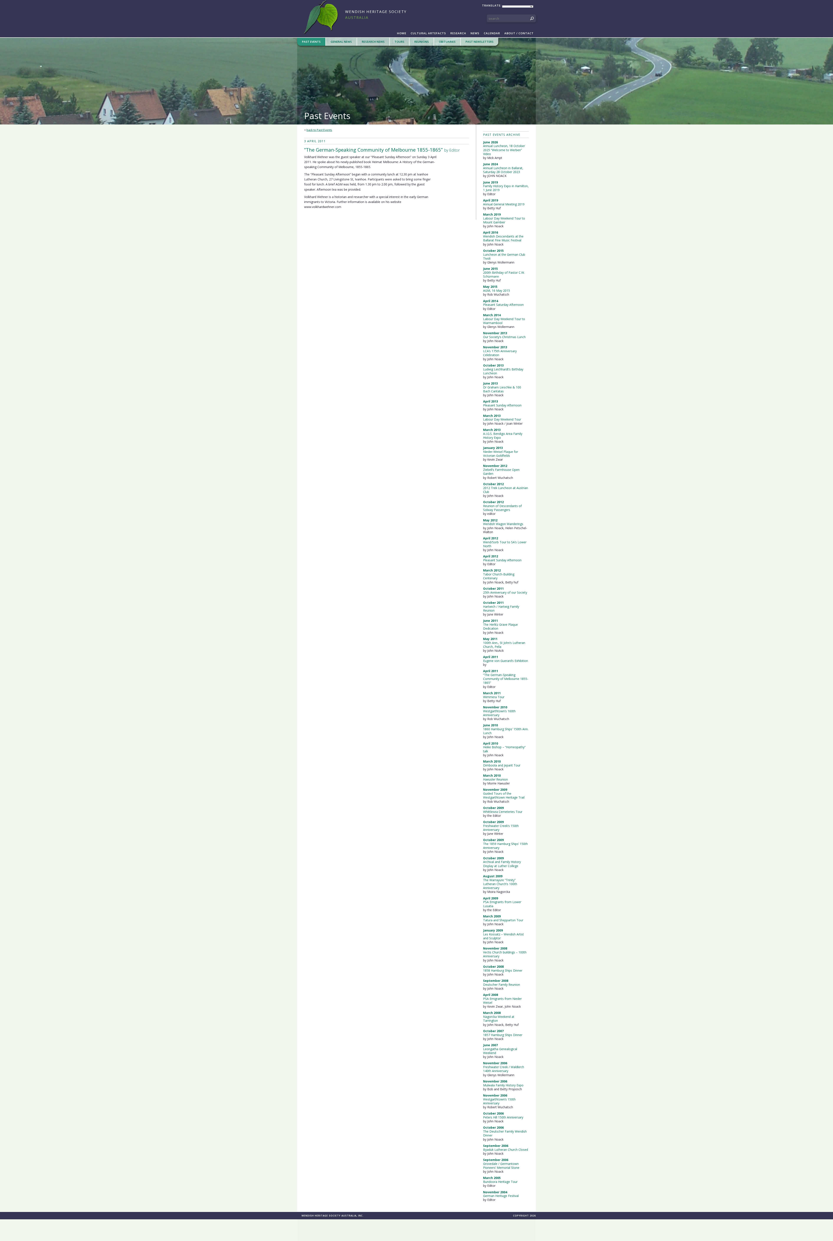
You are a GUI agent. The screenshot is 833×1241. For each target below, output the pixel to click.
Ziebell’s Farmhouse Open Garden (501, 472)
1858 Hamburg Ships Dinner (502, 970)
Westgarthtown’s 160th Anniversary (499, 713)
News (475, 33)
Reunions (421, 42)
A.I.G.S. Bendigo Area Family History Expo (502, 436)
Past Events (311, 42)
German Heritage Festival (501, 1196)
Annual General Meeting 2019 (504, 204)
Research (458, 33)
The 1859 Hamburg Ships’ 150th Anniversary (505, 846)
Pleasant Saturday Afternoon (503, 305)
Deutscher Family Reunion (501, 984)
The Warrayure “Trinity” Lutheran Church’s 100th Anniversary (500, 884)
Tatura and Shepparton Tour (503, 920)
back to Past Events (319, 130)
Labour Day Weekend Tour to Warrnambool (504, 321)
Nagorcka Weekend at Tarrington (498, 1019)
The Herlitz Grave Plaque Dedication (500, 626)
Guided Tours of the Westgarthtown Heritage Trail (504, 795)
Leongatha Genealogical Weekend (500, 1051)
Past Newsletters (480, 42)
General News (341, 42)
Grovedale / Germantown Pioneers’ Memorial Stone (501, 1166)
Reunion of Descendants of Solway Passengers (502, 508)
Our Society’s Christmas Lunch (504, 337)
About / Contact (519, 33)
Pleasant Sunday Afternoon (502, 405)
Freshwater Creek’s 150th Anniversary (501, 828)
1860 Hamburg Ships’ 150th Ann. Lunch (505, 731)
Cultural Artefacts (428, 33)
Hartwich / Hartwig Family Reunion (501, 608)
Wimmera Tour (493, 697)
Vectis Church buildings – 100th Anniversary (504, 954)
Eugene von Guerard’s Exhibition (505, 661)
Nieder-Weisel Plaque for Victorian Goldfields (500, 454)
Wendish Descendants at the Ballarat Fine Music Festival (503, 238)
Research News (373, 42)
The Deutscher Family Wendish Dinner (505, 1133)
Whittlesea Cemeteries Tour (502, 812)
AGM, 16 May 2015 (496, 290)
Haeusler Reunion (495, 779)
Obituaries (447, 42)
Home (401, 33)
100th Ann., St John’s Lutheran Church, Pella (504, 645)
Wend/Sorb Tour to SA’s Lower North (504, 544)
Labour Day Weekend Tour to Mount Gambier (504, 220)
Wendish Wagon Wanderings (503, 524)
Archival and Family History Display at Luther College (502, 864)
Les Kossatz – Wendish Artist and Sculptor (503, 936)
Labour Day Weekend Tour (502, 419)
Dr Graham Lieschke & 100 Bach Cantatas (502, 389)
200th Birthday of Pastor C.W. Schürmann (504, 274)
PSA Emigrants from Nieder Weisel (502, 1001)
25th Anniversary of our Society (505, 592)
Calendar (492, 33)
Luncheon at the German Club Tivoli (504, 256)
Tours (399, 42)
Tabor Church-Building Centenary (498, 576)
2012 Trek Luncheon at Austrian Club (505, 490)
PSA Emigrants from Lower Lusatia (502, 904)
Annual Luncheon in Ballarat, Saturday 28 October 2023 (503, 170)
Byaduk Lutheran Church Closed (505, 1150)
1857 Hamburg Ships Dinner (502, 1035)
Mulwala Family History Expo (503, 1085)
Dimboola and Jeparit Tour (501, 765)
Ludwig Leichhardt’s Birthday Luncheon (503, 371)
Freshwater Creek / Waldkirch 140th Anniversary (503, 1069)
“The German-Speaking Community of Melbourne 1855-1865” (505, 679)
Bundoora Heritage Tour (500, 1182)
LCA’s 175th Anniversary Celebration (500, 353)
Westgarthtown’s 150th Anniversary (499, 1101)
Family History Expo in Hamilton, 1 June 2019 (506, 188)
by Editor (382, 150)
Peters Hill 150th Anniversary (503, 1117)
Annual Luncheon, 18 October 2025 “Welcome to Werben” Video (504, 150)
